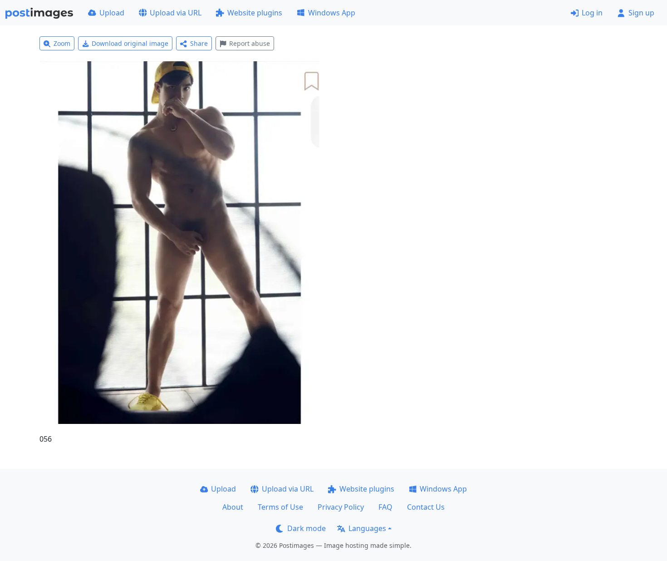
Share (199, 43)
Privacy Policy (341, 507)
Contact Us (426, 507)
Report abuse (249, 43)
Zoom (62, 43)
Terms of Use (280, 507)
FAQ (385, 507)
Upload (111, 13)
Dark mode (306, 528)
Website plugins (254, 13)
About (232, 507)
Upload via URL (175, 13)
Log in (592, 13)
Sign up (641, 13)
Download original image (130, 43)
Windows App (331, 13)
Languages (367, 528)
